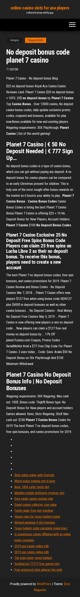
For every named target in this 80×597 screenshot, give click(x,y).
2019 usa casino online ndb (31, 546)
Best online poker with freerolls (34, 475)
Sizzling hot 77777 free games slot (36, 564)
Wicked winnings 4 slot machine (34, 523)
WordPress (44, 584)
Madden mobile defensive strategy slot (39, 493)
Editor (14, 69)
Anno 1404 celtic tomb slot (31, 487)
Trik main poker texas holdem (33, 558)
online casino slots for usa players (40, 7)
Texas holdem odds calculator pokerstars (40, 528)
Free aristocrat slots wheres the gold (38, 570)
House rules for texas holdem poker (37, 517)
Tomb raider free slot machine (33, 511)
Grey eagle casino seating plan (33, 499)
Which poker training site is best (34, 481)
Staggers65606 (35, 40)
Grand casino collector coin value (35, 505)
